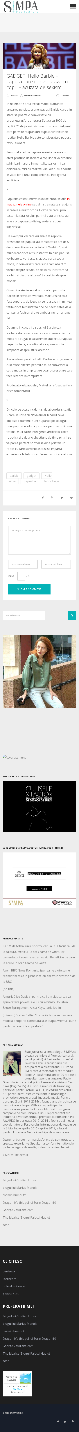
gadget (31, 476)
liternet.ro (10, 1279)
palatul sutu (11, 1294)
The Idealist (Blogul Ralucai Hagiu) (26, 1217)
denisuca (9, 1271)
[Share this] (43, 497)
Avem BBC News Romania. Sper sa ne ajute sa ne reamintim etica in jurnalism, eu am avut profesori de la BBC (39, 976)
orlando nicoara (14, 1286)
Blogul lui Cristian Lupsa (19, 1180)
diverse (14, 96)
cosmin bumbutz (14, 1195)
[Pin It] (71, 497)
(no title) (8, 989)
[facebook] (58, 1421)
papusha (30, 481)
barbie (14, 476)
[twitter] (65, 1421)
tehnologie (51, 481)
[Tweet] (62, 497)
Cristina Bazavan (32, 96)
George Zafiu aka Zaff (18, 1210)
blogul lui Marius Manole (20, 1188)
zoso (6, 1225)
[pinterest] (72, 1421)
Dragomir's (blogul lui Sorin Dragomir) (29, 1203)
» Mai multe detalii (15, 1155)
